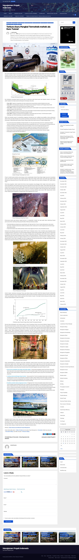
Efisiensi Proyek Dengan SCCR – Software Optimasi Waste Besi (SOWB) (66, 142)
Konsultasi (40, 430)
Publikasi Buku (63, 13)
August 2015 (62, 209)
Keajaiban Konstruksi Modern (45, 35)
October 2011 (62, 284)
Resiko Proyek (50, 457)
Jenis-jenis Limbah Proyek (48, 437)
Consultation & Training (31, 13)
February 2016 (63, 198)
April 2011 (62, 298)
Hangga (61, 160)
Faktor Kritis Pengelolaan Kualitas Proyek (11, 463)
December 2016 (63, 192)
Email (5, 504)
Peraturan (62, 389)
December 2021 (63, 181)
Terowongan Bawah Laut (33, 38)
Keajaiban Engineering (36, 35)
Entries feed (62, 464)
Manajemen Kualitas (26, 459)
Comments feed (63, 467)
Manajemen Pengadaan (36, 22)
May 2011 (62, 295)
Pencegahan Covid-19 (64, 386)
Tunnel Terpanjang (25, 40)
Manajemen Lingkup (21, 22)
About (10, 13)
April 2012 (62, 269)
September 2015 (63, 206)
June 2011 (62, 292)
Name (5, 497)
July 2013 (62, 252)
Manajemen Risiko (50, 22)
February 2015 (63, 224)
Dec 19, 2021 (8, 540)
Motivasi (62, 381)
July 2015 (62, 212)
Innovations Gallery (52, 13)
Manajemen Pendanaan (28, 22)
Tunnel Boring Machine (18, 40)
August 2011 (62, 287)
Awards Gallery (18, 13)
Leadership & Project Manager (66, 323)
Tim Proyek (62, 421)
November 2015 (63, 201)
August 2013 (62, 249)
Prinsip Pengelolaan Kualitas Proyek (29, 462)
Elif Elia (61, 156)
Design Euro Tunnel (21, 33)
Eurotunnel (17, 35)
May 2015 (62, 218)
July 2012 (62, 264)
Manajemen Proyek (44, 22)
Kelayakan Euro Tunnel (14, 37)
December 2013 (63, 241)
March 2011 (62, 301)
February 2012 (63, 275)
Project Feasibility (10, 24)
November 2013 (63, 244)
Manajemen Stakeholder (65, 361)
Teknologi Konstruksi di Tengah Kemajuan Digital (38, 16)
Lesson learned (28, 37)
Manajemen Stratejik (64, 363)
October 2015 (63, 204)
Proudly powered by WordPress (8, 556)
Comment (5, 478)
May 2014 (62, 232)
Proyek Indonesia (63, 395)
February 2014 (63, 235)
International (9, 22)
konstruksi (6, 459)
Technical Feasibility (25, 38)
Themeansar (21, 556)
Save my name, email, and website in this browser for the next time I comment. (20, 518)
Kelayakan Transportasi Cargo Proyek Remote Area (47, 463)
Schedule (62, 406)
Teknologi (19, 24)
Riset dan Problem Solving (65, 401)
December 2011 (63, 278)
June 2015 (62, 215)
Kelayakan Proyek (22, 37)
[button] (73, 14)
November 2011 (63, 281)
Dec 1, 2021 (63, 540)
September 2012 (63, 261)
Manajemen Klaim (63, 335)
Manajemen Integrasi (64, 329)
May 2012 (62, 267)
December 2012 (63, 258)
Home (5, 13)
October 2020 (63, 189)
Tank (61, 152)
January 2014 (63, 238)
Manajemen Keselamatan (65, 332)
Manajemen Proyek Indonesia (15, 548)
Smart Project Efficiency (65, 409)
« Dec (61, 448)
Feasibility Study (22, 35)
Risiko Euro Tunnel (18, 38)
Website (5, 511)
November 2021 (63, 184)
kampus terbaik (63, 164)
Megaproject (47, 37)
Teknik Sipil (15, 24)
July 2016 (62, 195)
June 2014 (62, 229)
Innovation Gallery (9, 431)
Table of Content (19, 16)
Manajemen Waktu (44, 457)
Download (42, 13)
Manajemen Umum (64, 369)
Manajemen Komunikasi (65, 338)
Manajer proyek (63, 375)
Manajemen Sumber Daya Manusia (67, 366)
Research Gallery (8, 16)
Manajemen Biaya (14, 22)
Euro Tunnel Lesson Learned (42, 33)
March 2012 (62, 272)
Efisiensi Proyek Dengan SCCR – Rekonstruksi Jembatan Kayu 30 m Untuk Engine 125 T (67, 137)
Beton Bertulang (63, 312)
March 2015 (62, 221)
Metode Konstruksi (63, 378)
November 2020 (63, 186)
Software (62, 412)
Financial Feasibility (28, 35)
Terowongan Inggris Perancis (43, 38)
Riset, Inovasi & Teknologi (45, 459)
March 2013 (62, 255)
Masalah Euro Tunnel (41, 37)
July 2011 (62, 289)
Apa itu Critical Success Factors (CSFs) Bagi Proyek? (66, 165)
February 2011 (63, 304)
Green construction (64, 315)
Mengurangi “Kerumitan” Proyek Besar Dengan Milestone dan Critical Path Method (67, 171)
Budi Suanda (14, 32)
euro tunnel (27, 33)
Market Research (34, 37)
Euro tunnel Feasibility (33, 33)
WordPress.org (63, 470)
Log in (61, 461)
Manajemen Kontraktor (13, 459)
